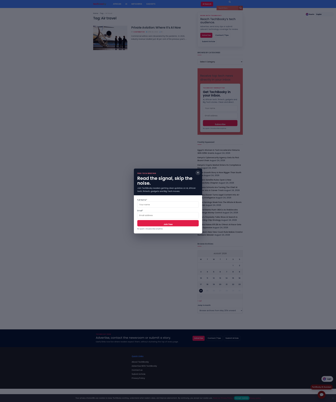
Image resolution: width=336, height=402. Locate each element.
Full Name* (142, 200)
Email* (140, 210)
